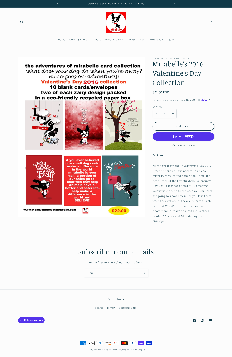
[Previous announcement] (57, 3)
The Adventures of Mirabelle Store (110, 349)
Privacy (111, 307)
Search (99, 307)
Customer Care (127, 307)
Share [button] (160, 154)
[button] (22, 23)
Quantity (157, 106)
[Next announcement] (174, 3)
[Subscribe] (144, 273)
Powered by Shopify (136, 349)
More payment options (183, 144)
